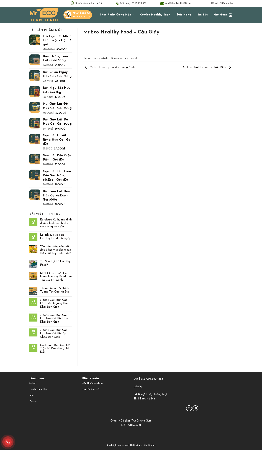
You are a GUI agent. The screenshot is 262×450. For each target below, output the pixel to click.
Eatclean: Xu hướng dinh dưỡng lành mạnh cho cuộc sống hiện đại (56, 223)
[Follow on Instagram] (195, 408)
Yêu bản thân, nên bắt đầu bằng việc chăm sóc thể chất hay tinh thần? (55, 250)
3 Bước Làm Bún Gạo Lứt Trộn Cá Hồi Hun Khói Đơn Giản (54, 318)
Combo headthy (38, 389)
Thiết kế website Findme (142, 445)
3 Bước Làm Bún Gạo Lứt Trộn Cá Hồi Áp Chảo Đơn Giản (53, 333)
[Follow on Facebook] (189, 408)
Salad (32, 383)
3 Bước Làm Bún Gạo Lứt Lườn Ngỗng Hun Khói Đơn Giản (54, 303)
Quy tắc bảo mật (91, 389)
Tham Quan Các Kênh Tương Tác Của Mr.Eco (54, 290)
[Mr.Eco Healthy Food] (43, 15)
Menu (32, 395)
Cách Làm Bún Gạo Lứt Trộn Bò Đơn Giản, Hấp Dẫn (55, 348)
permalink (132, 58)
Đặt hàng (184, 14)
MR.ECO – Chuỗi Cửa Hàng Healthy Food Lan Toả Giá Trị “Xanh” (56, 276)
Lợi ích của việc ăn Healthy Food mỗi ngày (55, 236)
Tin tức (202, 14)
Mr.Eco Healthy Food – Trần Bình (205, 67)
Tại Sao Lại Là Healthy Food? (55, 263)
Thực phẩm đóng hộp (115, 14)
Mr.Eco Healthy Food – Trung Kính (112, 67)
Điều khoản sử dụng (92, 383)
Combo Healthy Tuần (155, 14)
